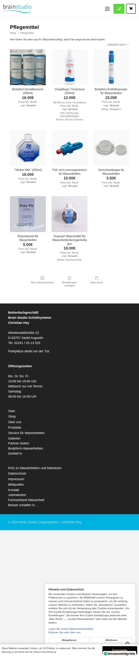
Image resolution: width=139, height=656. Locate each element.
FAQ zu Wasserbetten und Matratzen (35, 468)
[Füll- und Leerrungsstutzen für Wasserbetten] (69, 148)
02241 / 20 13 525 (27, 343)
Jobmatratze (17, 495)
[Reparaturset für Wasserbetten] (28, 214)
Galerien (14, 438)
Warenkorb (96, 282)
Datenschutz (17, 473)
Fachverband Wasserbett (26, 500)
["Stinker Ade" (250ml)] (28, 148)
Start (11, 411)
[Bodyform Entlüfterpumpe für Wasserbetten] (111, 67)
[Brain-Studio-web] (17, 8)
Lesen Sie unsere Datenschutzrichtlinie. (71, 628)
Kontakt (13, 490)
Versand (31, 105)
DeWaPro (15, 453)
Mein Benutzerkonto (42, 282)
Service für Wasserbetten (26, 433)
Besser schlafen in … (23, 505)
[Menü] (107, 8)
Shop (13, 32)
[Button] (119, 9)
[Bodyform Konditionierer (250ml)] (28, 67)
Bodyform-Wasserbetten (25, 448)
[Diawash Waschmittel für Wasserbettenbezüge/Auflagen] (69, 214)
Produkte (14, 427)
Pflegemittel (27, 32)
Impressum (16, 479)
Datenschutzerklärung (44, 652)
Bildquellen (16, 484)
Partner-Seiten (18, 443)
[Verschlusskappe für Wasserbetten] (111, 148)
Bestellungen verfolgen (69, 284)
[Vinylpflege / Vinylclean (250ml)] (69, 67)
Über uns (14, 422)
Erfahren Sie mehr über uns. (65, 632)
